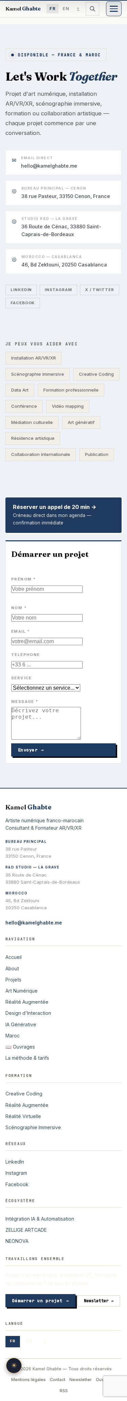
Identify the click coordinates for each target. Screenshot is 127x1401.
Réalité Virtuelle (23, 1116)
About (12, 968)
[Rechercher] (92, 9)
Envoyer (31, 750)
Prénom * (23, 579)
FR (52, 8)
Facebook (22, 303)
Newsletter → (98, 1301)
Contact (57, 1379)
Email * (20, 631)
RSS (64, 1390)
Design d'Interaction (28, 1013)
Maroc (12, 1035)
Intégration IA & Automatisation (39, 1219)
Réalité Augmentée (26, 1002)
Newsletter (80, 1379)
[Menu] (114, 8)
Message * (24, 701)
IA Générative (20, 1024)
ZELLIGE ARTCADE (26, 1230)
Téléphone (25, 654)
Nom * (19, 607)
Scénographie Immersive (33, 1127)
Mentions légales (28, 1379)
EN (66, 8)
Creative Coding (23, 1093)
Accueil (13, 957)
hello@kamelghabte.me (33, 922)
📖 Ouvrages (20, 1047)
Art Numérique (21, 991)
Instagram (58, 289)
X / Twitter (99, 289)
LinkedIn (21, 289)
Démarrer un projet (40, 1301)
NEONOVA (16, 1241)
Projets (13, 979)
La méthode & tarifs (27, 1058)
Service (21, 678)
